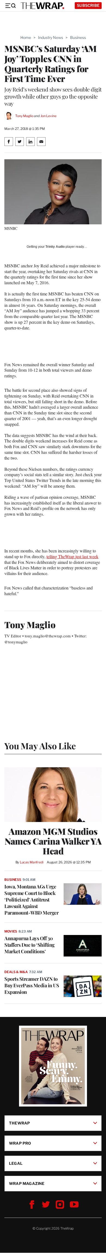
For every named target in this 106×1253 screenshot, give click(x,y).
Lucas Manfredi (31, 862)
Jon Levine (48, 116)
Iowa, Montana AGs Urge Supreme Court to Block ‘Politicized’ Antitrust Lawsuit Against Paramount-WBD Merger (31, 899)
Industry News (50, 37)
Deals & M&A (16, 972)
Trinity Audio (55, 247)
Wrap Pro (20, 1143)
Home (25, 37)
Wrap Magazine (27, 1183)
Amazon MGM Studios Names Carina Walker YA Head (53, 841)
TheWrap (19, 1123)
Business (78, 37)
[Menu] (10, 5)
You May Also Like (40, 745)
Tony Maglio (24, 116)
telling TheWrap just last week (72, 556)
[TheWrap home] (42, 5)
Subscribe (88, 5)
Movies (10, 931)
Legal (16, 1163)
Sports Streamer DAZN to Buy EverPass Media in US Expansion (31, 985)
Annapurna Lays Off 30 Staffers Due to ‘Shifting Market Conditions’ (29, 945)
